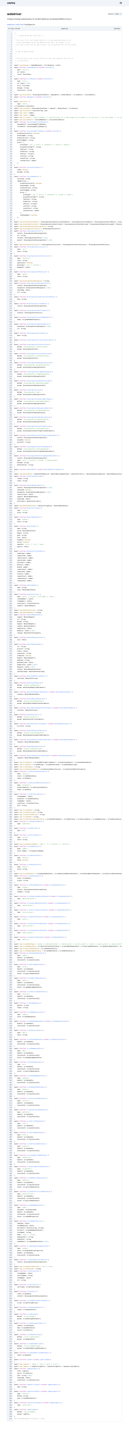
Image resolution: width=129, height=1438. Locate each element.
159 (10, 392)
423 (10, 991)
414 (10, 971)
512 (10, 1194)
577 (10, 1341)
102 (10, 263)
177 (10, 433)
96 (11, 249)
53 (11, 151)
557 (10, 1296)
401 (10, 941)
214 (10, 517)
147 (10, 365)
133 (10, 333)
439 (10, 1028)
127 (10, 319)
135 (10, 337)
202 (10, 490)
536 (10, 1248)
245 (10, 587)
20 (11, 76)
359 (10, 846)
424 (10, 994)
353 (10, 832)
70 (11, 190)
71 (11, 192)
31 (11, 101)
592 (10, 1375)
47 (11, 138)
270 (10, 644)
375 (10, 882)
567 (10, 1318)
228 (10, 549)
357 (10, 842)
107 (10, 274)
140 (10, 349)
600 (10, 1393)
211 (10, 510)
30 (11, 99)
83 (11, 219)
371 (10, 873)
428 (10, 1003)
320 (10, 758)
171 (10, 419)
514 (10, 1198)
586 (10, 1362)
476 (10, 1112)
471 (10, 1100)
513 (10, 1196)
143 (10, 356)
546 (10, 1271)
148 (10, 367)
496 (10, 1157)
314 (10, 744)
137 (10, 342)
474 (10, 1107)
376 (10, 885)
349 (10, 823)
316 (10, 748)
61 (11, 169)
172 (10, 421)
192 (10, 467)
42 (11, 126)
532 (10, 1239)
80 (11, 213)
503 (10, 1173)
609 (10, 1414)
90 (11, 235)
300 (10, 712)
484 (10, 1130)
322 (10, 762)
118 (10, 299)
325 (10, 769)
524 (10, 1221)
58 (11, 163)
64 (11, 176)
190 (10, 462)
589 (10, 1368)
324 (10, 767)
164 (10, 403)
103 (10, 265)
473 (10, 1105)
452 (10, 1057)
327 (10, 773)
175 (10, 428)
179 (10, 437)
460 (10, 1075)
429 (10, 1005)
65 (11, 178)
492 (10, 1148)
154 (10, 381)
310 (10, 735)
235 (10, 565)
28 (11, 94)
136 (10, 340)
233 (10, 560)
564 (10, 1312)
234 (10, 562)
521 (10, 1214)
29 (11, 97)
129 (10, 324)
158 (10, 390)
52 (11, 149)
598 (10, 1389)
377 (10, 887)
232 (10, 558)
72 (11, 194)
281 (10, 669)
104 (10, 267)
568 (10, 1321)
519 (10, 1209)
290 (10, 689)
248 (10, 594)
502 (10, 1171)
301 (10, 714)
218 (10, 526)
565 (10, 1314)
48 (11, 140)
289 (10, 687)
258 (10, 617)
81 (11, 215)
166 (10, 408)
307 (10, 728)
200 (10, 485)
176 (10, 431)
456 (10, 1066)
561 (10, 1305)
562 (10, 1307)
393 (10, 923)
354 (10, 835)
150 (10, 372)
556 (10, 1293)
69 (11, 188)
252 (10, 603)
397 (10, 932)
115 (10, 292)
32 (11, 104)
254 (10, 608)
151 (10, 374)
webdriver (10, 24)
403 (10, 946)
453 (10, 1060)
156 (10, 385)
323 (10, 764)
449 (10, 1050)
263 (10, 628)
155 (10, 383)
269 (10, 642)
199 (10, 483)
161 (10, 396)
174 (10, 426)
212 (10, 512)
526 (10, 1225)
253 (10, 605)
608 (10, 1412)
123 (10, 310)
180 (10, 440)
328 (10, 776)
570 (10, 1325)
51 (11, 147)
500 (10, 1166)
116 (10, 294)
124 (10, 312)
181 (10, 442)
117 (10, 297)
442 (10, 1035)
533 (10, 1241)
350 (10, 826)
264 (10, 630)
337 (10, 796)
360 (10, 848)
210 (10, 508)
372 (10, 876)
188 (10, 458)
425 (10, 996)
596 (10, 1384)
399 (10, 937)
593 (10, 1377)
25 (11, 88)
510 (10, 1189)
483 (10, 1128)
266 (10, 635)
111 (10, 283)
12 (11, 58)
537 (10, 1250)
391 (10, 919)
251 (10, 601)
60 (11, 167)
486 (10, 1135)
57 (11, 160)
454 (10, 1062)
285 (10, 678)
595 (10, 1382)
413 (10, 969)
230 (10, 553)
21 (11, 79)
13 (11, 60)
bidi (22, 24)
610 (10, 1416)
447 (10, 1046)
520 (10, 1212)
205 (10, 496)
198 (10, 481)
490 (10, 1144)
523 (10, 1219)
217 (10, 524)
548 (10, 1275)
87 (11, 228)
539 (10, 1255)
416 (10, 976)
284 (10, 676)
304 (10, 721)
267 (10, 637)
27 (11, 92)
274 (10, 653)
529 (10, 1232)
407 (10, 955)
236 (10, 567)
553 (10, 1287)
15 (11, 65)
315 (10, 746)
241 (10, 578)
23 (11, 83)
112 (10, 285)
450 (10, 1053)
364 (10, 857)
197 (10, 478)
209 (10, 505)
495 (10, 1155)
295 (10, 701)
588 (10, 1366)
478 (10, 1116)
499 (10, 1164)
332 (10, 785)
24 (11, 85)
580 (10, 1348)
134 (10, 335)
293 (10, 696)
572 (10, 1330)
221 (10, 533)
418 (10, 980)
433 (10, 1014)
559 (10, 1300)
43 (11, 129)
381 (10, 896)
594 (10, 1380)
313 (10, 742)
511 (10, 1191)
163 (10, 401)
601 (10, 1396)
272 (10, 649)
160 (10, 394)
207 (10, 501)
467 (10, 1091)
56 (11, 158)
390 (10, 917)
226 (10, 544)
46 (11, 135)
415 (10, 973)
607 (10, 1409)
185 (10, 451)
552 (10, 1284)
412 (10, 966)
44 (11, 131)
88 (11, 231)
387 (10, 910)
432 (10, 1012)
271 (10, 646)
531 (10, 1237)
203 (10, 492)
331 (10, 783)
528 (10, 1230)
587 (10, 1364)
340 (10, 803)
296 (10, 703)
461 (10, 1078)
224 (10, 540)
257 (10, 614)
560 (10, 1303)
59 (11, 165)
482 (10, 1125)
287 (10, 683)
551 (10, 1282)
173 (10, 424)
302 (10, 717)
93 (11, 242)
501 (10, 1169)
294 (10, 699)
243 (10, 583)
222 (10, 535)
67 (11, 183)
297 (10, 705)
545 (10, 1268)
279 (10, 664)
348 (10, 821)
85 (11, 224)
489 (10, 1141)
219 (10, 528)
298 (10, 708)
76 (11, 203)
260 (10, 621)
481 (10, 1123)
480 (10, 1121)
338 (10, 798)
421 (10, 987)
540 (10, 1257)
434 (10, 1016)
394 (10, 926)
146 (10, 362)
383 (10, 901)
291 (10, 692)
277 (10, 660)
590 (10, 1371)
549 (10, 1278)
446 (10, 1044)
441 (10, 1032)
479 (10, 1119)
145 (10, 360)
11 (11, 56)
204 (10, 494)
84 (11, 222)
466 (10, 1089)
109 (10, 278)
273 (10, 651)
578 (10, 1343)
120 (10, 303)
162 (10, 399)
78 (11, 208)
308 (10, 730)
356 (10, 839)
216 (10, 521)
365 (10, 860)
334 (10, 789)
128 (10, 322)
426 (10, 998)
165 (10, 406)
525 (10, 1223)
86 (11, 226)
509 (10, 1187)
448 (10, 1048)
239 (10, 574)
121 (10, 306)
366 (10, 862)
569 (10, 1323)
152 (10, 376)
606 (10, 1407)
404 (10, 948)
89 (11, 233)
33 (11, 106)
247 (10, 592)
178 (10, 435)
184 (10, 449)
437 (10, 1023)
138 (10, 344)
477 (10, 1114)
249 (10, 596)
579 (10, 1346)
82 (11, 217)
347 (10, 819)
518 (10, 1207)
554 (10, 1289)
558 (10, 1298)
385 (10, 905)
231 (10, 555)
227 (10, 546)
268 (10, 639)
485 (10, 1132)
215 (10, 519)
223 (10, 537)
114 (10, 290)
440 (10, 1030)
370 (10, 871)
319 (10, 755)
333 (10, 787)
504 (10, 1175)
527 (10, 1228)
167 (10, 410)
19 (11, 74)
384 (10, 903)
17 (11, 69)
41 (11, 124)
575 (10, 1337)
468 (10, 1094)
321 (10, 760)
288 (10, 685)
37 (11, 115)
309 (10, 733)
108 (10, 276)
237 (10, 569)
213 (10, 515)
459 (10, 1073)
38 (11, 117)
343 (10, 810)
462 (10, 1080)
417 (10, 978)
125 (10, 315)
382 (10, 898)
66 (11, 181)
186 (10, 453)
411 (10, 964)
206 (10, 499)
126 (10, 317)
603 (10, 1400)
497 (10, 1159)
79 (11, 210)
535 (10, 1246)
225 (10, 542)
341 (10, 805)
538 (10, 1253)
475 (10, 1110)
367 (10, 864)
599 (10, 1391)
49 (11, 142)
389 (10, 914)
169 (10, 415)
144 (10, 358)
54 (11, 154)
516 (10, 1203)
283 (10, 674)
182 (10, 444)
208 (10, 503)
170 (10, 417)
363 (10, 855)
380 (10, 894)
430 (10, 1007)
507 (10, 1182)
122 (10, 308)
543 (10, 1264)
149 (10, 369)
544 (10, 1266)
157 (10, 387)
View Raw (117, 28)
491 (10, 1146)
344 (10, 812)
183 (10, 446)
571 (10, 1328)
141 (10, 351)
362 (10, 853)
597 (10, 1387)
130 (10, 326)
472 (10, 1103)
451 (10, 1055)
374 (10, 880)
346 (10, 817)
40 (11, 122)
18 (11, 72)
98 (11, 253)
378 (10, 889)
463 (10, 1082)
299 (10, 710)
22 (11, 81)
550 (10, 1280)
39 (11, 119)
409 (10, 960)
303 (10, 719)
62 (11, 172)
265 (10, 633)
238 (10, 571)
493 (10, 1150)
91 (11, 238)
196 (10, 476)
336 (10, 794)
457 (10, 1069)
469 (10, 1096)
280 (10, 667)
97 (11, 251)
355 (10, 837)
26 (11, 90)
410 (10, 962)
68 (11, 185)
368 (10, 867)
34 (11, 108)
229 (10, 551)
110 (10, 281)
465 (10, 1087)
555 (10, 1291)
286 (10, 680)
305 (10, 723)
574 (10, 1334)
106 (10, 272)
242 (10, 580)
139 (10, 347)
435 (10, 1019)
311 (10, 737)
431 (10, 1010)
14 (11, 63)
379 (10, 892)
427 (10, 1001)
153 (10, 378)
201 (10, 487)
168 (10, 412)
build (17, 24)
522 (10, 1216)
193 (10, 469)
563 (10, 1309)
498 (10, 1162)
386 (10, 907)
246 (10, 590)
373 (10, 878)
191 (10, 465)
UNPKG (11, 3)
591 (10, 1373)
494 (10, 1153)
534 (10, 1244)
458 (10, 1071)
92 (11, 240)
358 (10, 844)
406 (10, 953)
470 (10, 1098)
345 (10, 814)
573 (10, 1332)
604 (10, 1402)
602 (10, 1398)
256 (10, 612)
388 (10, 912)
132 (10, 331)
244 (10, 585)
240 (10, 576)
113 (10, 287)
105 (10, 269)
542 (10, 1262)
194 (10, 471)
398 (10, 935)
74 (11, 199)
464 (10, 1085)
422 (10, 989)
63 (11, 174)
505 (10, 1178)
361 (10, 851)
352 (10, 830)
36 (11, 113)
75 (11, 201)
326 (10, 771)
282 (10, 671)
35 (11, 110)
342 (10, 808)
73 (11, 197)
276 (10, 658)
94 (11, 244)
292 (10, 694)
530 (10, 1234)
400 (10, 939)
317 (10, 751)
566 (10, 1316)
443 (10, 1037)
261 (10, 624)
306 (10, 726)
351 (10, 828)
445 (10, 1041)
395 (10, 928)
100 (10, 258)
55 (11, 156)
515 (10, 1200)
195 (10, 474)
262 (10, 626)
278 (10, 662)
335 (10, 792)
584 (10, 1357)
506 (10, 1180)
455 (10, 1064)
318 (10, 753)
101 (10, 260)
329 (10, 778)
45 (11, 133)
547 (10, 1273)
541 (10, 1259)
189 (10, 460)
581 (10, 1350)
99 (11, 256)
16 (11, 67)
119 (10, 301)
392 (10, 921)
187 (10, 456)
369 (10, 869)
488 (10, 1139)
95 (11, 247)
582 (10, 1353)
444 (10, 1039)
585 (10, 1359)
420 (10, 985)
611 (10, 1418)
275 (10, 655)
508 (10, 1184)
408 (10, 957)
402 (10, 944)
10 (11, 54)
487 (10, 1137)
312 (10, 739)
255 (10, 610)
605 (10, 1405)
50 (11, 144)
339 (10, 801)
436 (10, 1021)
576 (10, 1339)
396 (10, 930)
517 (10, 1205)
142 (10, 353)
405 (10, 951)
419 (10, 982)
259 (10, 619)
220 (10, 530)
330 (10, 780)
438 (10, 1026)
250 (10, 599)
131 (10, 328)
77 (11, 206)
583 (10, 1355)
